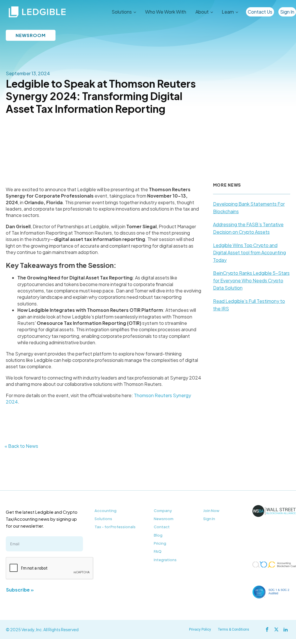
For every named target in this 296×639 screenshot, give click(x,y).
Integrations (165, 560)
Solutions (103, 519)
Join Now (211, 511)
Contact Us (260, 12)
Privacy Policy (200, 629)
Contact (162, 527)
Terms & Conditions (233, 629)
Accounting (105, 511)
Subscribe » (20, 590)
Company (163, 511)
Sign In (287, 12)
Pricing (160, 543)
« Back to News (21, 446)
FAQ (158, 551)
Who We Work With (165, 12)
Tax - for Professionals (115, 527)
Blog (158, 535)
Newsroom (163, 519)
